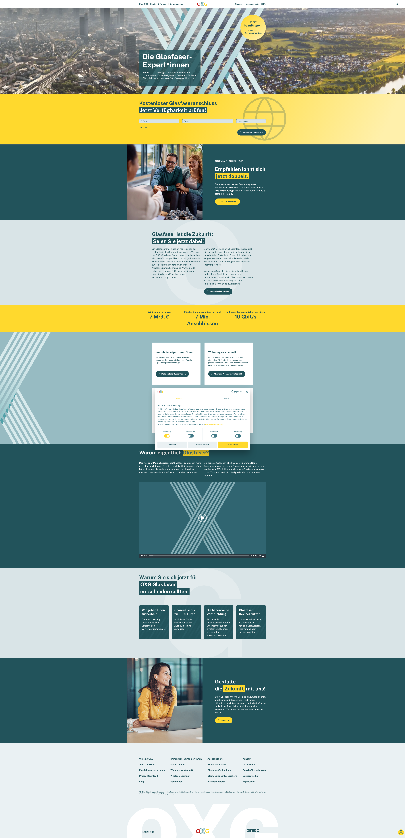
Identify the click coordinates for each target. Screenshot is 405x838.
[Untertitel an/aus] (260, 556)
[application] (202, 520)
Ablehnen (172, 445)
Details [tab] (226, 399)
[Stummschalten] (256, 556)
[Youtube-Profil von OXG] (258, 830)
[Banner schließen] (247, 392)
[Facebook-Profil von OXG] (251, 830)
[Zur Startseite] (202, 830)
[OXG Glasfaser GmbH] (202, 4)
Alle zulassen (233, 445)
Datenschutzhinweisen (214, 424)
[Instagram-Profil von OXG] (254, 830)
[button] (398, 5)
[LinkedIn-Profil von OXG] (248, 830)
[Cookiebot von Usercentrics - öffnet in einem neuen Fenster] (233, 391)
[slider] (199, 555)
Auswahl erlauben (202, 445)
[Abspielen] (142, 556)
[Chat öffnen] (401, 832)
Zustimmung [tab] (179, 399)
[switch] (191, 436)
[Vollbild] (263, 556)
